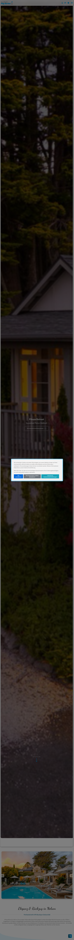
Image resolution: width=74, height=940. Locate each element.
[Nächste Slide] (71, 875)
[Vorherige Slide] (2, 875)
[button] (72, 3)
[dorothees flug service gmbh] (7, 3)
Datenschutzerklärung (29, 467)
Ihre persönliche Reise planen (35, 428)
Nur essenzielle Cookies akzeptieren (32, 476)
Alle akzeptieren (18, 476)
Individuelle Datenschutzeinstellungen (50, 476)
